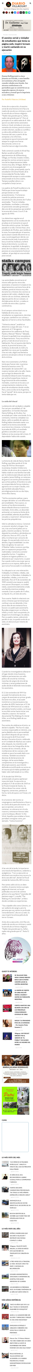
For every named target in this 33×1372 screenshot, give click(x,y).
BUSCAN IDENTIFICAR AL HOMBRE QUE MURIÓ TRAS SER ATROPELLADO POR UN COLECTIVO (20, 1217)
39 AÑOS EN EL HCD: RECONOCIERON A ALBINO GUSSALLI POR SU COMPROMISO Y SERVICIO (20, 1178)
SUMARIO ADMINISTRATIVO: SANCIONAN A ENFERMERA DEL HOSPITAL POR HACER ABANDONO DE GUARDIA (20, 1278)
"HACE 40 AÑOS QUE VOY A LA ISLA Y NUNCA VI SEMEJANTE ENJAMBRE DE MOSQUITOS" (19, 1307)
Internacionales (13, 35)
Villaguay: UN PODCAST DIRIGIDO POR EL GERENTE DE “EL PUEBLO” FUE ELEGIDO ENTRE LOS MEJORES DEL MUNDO (22, 1039)
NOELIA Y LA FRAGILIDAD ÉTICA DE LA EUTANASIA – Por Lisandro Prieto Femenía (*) (22, 1024)
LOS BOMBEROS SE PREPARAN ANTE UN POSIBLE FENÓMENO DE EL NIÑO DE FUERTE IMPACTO (20, 1289)
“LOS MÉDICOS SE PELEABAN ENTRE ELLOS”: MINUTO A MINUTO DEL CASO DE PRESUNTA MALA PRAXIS (20, 1165)
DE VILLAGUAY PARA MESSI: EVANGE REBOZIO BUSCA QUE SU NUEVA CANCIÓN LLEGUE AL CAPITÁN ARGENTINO (22, 980)
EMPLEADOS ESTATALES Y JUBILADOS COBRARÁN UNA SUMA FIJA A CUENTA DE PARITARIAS (18, 1329)
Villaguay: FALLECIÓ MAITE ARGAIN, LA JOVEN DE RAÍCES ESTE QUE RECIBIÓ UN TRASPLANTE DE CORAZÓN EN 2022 (19, 1251)
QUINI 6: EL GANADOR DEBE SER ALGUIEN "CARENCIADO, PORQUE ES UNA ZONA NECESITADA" (20, 1317)
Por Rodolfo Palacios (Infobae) (14, 99)
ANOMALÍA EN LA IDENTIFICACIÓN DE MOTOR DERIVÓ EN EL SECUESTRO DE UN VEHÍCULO (20, 1204)
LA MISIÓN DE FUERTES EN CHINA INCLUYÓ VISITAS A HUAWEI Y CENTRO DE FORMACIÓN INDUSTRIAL (22, 995)
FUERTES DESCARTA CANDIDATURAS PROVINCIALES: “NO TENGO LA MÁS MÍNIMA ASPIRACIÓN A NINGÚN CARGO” (20, 1191)
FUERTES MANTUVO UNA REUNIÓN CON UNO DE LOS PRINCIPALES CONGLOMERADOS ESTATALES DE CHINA (22, 1010)
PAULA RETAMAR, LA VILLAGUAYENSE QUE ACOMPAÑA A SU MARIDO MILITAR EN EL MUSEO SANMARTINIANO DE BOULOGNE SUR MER (20, 1359)
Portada (5, 35)
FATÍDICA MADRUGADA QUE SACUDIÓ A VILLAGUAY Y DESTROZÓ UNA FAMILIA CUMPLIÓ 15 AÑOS (19, 1237)
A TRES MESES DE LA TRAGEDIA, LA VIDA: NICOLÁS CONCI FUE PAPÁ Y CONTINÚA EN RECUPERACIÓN (20, 1265)
